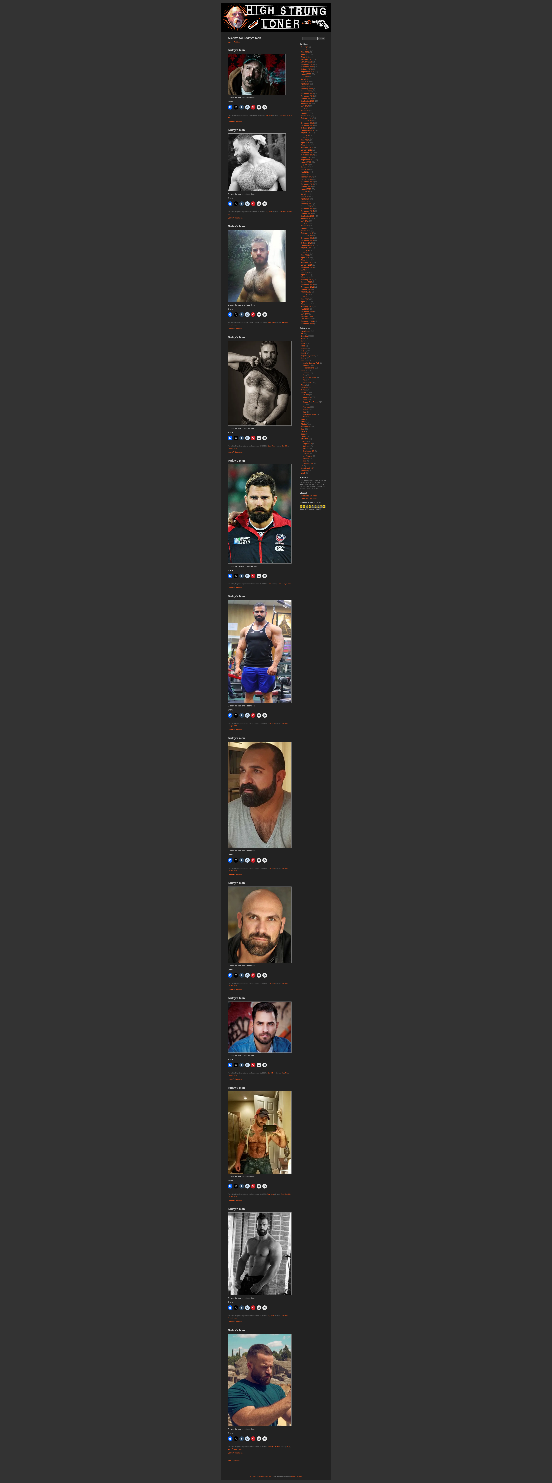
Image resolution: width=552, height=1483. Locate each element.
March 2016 (305, 201)
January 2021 (306, 62)
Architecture (305, 331)
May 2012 (305, 299)
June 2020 (305, 79)
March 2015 (305, 231)
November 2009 (307, 311)
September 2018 (307, 130)
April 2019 (305, 113)
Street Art (304, 439)
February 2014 (307, 263)
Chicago (306, 454)
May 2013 (305, 272)
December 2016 (307, 182)
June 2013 (305, 270)
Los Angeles (307, 456)
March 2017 (305, 174)
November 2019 (307, 96)
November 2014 (307, 241)
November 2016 (307, 184)
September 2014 (307, 245)
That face (306, 407)
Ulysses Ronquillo (297, 1476)
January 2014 (306, 265)
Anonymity (307, 397)
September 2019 (307, 101)
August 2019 (306, 103)
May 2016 (305, 196)
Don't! (305, 400)
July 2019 (305, 106)
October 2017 (306, 157)
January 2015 (306, 236)
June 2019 (305, 108)
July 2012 (305, 294)
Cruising (270, 1446)
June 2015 (305, 223)
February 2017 (307, 177)
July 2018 (305, 135)
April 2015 (305, 228)
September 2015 (307, 216)
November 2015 (307, 211)
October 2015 (306, 214)
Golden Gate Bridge (310, 402)
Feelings (306, 373)
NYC (304, 461)
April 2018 (305, 143)
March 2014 (305, 260)
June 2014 (305, 253)
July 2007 (305, 314)
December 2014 (307, 238)
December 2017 (307, 152)
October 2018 (306, 128)
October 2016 (306, 187)
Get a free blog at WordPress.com (260, 1476)
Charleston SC (308, 451)
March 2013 (305, 277)
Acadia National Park (311, 363)
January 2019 (306, 121)
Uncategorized (307, 468)
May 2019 (305, 111)
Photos (304, 424)
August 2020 (306, 74)
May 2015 (305, 226)
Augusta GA (307, 444)
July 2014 (305, 250)
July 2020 (305, 77)
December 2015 (307, 209)
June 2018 (305, 138)
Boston (305, 449)
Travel (303, 441)
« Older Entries (233, 42)
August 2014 (306, 248)
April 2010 (305, 309)
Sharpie (304, 432)
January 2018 (306, 150)
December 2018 (307, 123)
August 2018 (306, 133)
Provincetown (308, 463)
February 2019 (307, 118)
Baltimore (306, 446)
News (303, 390)
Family (303, 339)
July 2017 (305, 165)
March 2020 (305, 86)
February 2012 (307, 307)
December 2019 (307, 94)
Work (303, 473)
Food (303, 346)
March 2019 (305, 116)
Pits (289, 1194)
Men (270, 115)
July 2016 (305, 192)
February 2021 (307, 59)
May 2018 (305, 140)
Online (303, 392)
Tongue (305, 409)
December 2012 (307, 285)
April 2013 (305, 275)
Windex (305, 417)
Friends (304, 348)
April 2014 (305, 258)
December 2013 (307, 267)
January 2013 (306, 282)
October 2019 (306, 99)
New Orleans (306, 387)
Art (302, 334)
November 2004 (307, 324)
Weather (304, 471)
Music (303, 385)
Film (302, 341)
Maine (303, 361)
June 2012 (305, 297)
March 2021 (305, 57)
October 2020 (306, 69)
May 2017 (305, 170)
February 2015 (307, 233)
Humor (303, 358)
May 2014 (305, 255)
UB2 (304, 412)
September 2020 (307, 72)
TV (302, 466)
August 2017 (306, 162)
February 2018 (307, 148)
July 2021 (305, 47)
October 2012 (306, 289)
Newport (306, 458)
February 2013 (307, 280)
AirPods (306, 395)
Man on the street (309, 378)
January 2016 (306, 206)
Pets (303, 419)
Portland (306, 365)
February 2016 (307, 204)
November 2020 (307, 67)
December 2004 (307, 321)
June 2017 (305, 167)
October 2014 (306, 243)
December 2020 (307, 64)
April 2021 (305, 55)
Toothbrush (307, 383)
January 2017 (306, 179)
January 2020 (306, 91)
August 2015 (306, 218)
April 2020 (305, 84)
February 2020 (307, 89)
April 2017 (305, 172)
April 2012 (305, 302)
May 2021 (305, 52)
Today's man (232, 325)
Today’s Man (236, 50)
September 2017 (307, 160)
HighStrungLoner (308, 356)
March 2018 (305, 145)
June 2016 (305, 194)
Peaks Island (309, 368)
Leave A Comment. (235, 121)
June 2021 (305, 50)
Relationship (306, 427)
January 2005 (306, 319)
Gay (266, 115)
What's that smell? (310, 414)
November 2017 (307, 155)
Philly (303, 422)
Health (303, 353)
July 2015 (305, 221)
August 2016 (306, 189)
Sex (302, 429)
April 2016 (305, 199)
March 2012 (305, 304)
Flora (303, 343)
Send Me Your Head (309, 498)
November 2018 (307, 126)
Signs (303, 434)
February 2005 (307, 316)
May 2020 (305, 81)
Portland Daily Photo (309, 496)
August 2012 (306, 292)
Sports (303, 436)
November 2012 (307, 287)
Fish (304, 375)
